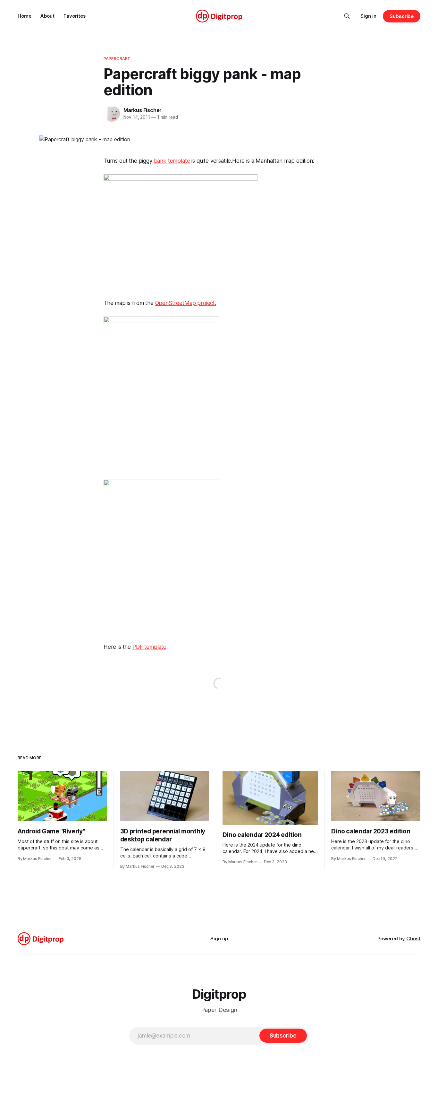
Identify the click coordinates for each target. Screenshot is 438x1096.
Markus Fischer (142, 110)
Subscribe (402, 16)
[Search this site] (347, 16)
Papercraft (117, 58)
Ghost (413, 938)
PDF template (149, 647)
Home (24, 16)
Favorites (74, 16)
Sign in (368, 16)
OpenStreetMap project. (185, 303)
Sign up (219, 938)
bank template (172, 161)
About (47, 16)
